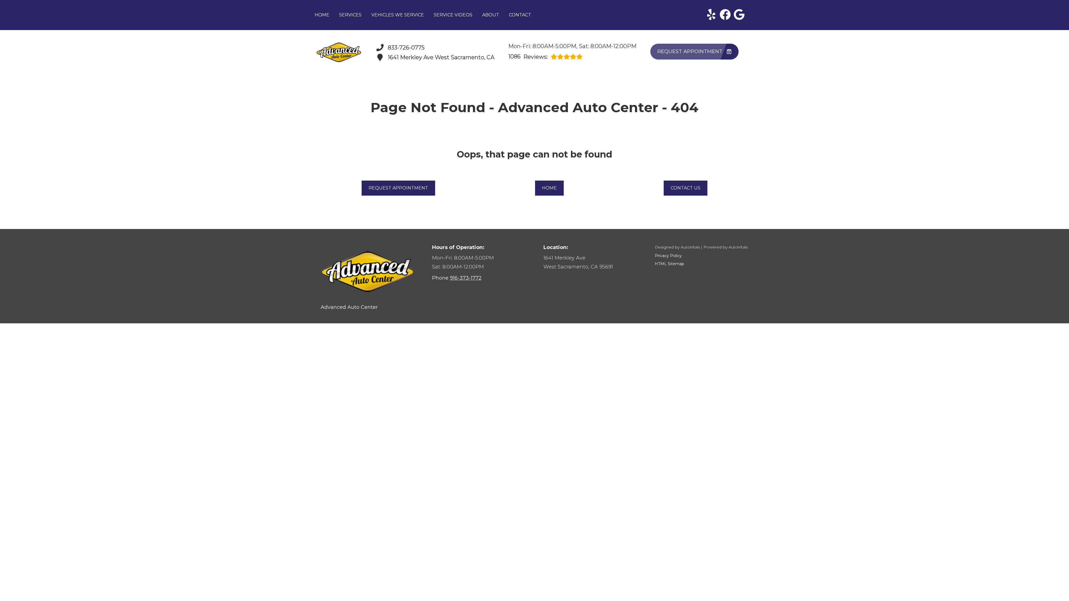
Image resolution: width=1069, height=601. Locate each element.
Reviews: (528, 56)
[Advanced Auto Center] (339, 52)
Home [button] (549, 188)
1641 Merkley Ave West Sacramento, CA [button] (441, 57)
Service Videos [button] (453, 15)
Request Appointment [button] (689, 51)
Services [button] (350, 15)
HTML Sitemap (669, 263)
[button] (711, 14)
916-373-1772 (466, 278)
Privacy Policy (668, 255)
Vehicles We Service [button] (397, 15)
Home (322, 15)
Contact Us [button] (685, 188)
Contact (520, 15)
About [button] (490, 15)
